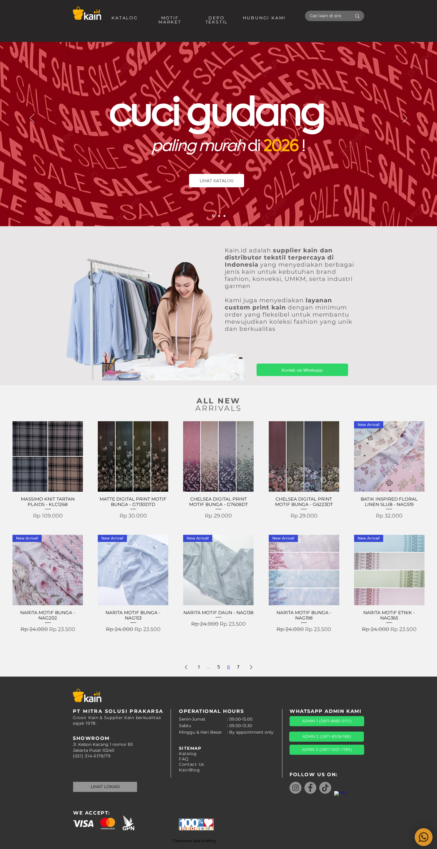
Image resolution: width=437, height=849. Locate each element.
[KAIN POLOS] (213, 216)
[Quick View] (47, 456)
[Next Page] (251, 667)
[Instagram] (295, 788)
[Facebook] (310, 788)
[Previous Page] (186, 667)
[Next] (405, 119)
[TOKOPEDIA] (340, 797)
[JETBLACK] (219, 216)
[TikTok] (325, 788)
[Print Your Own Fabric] (224, 216)
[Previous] (32, 119)
